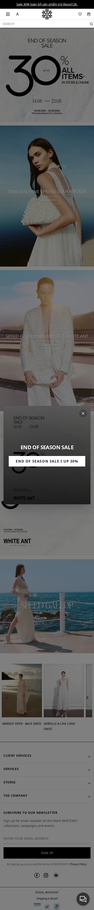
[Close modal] (83, 413)
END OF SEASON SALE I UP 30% (47, 461)
